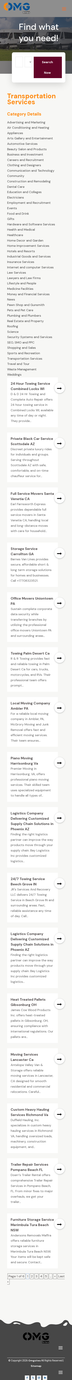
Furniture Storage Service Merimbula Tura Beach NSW (32, 1224)
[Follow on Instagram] (39, 1377)
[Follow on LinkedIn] (45, 1377)
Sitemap (36, 1366)
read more (59, 388)
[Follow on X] (33, 1377)
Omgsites (34, 1360)
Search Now (47, 67)
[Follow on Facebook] (27, 1377)
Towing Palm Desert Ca (30, 653)
